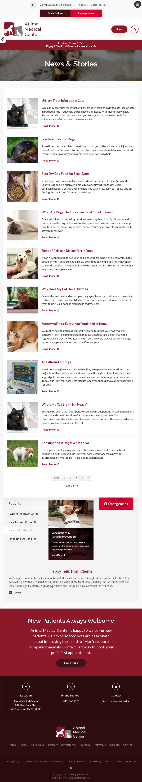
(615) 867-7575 (100, 4)
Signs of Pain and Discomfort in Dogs (67, 251)
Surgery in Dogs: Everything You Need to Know (74, 324)
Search (108, 761)
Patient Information (21, 514)
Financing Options (20, 538)
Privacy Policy (12, 761)
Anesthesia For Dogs (56, 362)
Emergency (68, 744)
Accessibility (95, 761)
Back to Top (130, 761)
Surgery (53, 744)
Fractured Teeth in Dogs (59, 139)
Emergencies (86, 13)
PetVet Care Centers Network (76, 777)
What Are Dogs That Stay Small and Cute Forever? (77, 212)
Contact (128, 744)
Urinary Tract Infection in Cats (63, 101)
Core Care (37, 744)
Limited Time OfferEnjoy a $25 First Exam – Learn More (69, 45)
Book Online (55, 13)
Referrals (100, 744)
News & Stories (18, 530)
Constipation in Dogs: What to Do (65, 443)
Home (12, 744)
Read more (49, 126)
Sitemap (118, 761)
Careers (114, 744)
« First (56, 477)
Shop (119, 29)
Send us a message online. (116, 701)
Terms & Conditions (77, 761)
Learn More (71, 663)
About (24, 744)
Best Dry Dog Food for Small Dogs (66, 174)
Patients (84, 744)
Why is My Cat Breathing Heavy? (65, 404)
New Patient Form (20, 522)
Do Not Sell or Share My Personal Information (43, 761)
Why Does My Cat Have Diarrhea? (65, 289)
